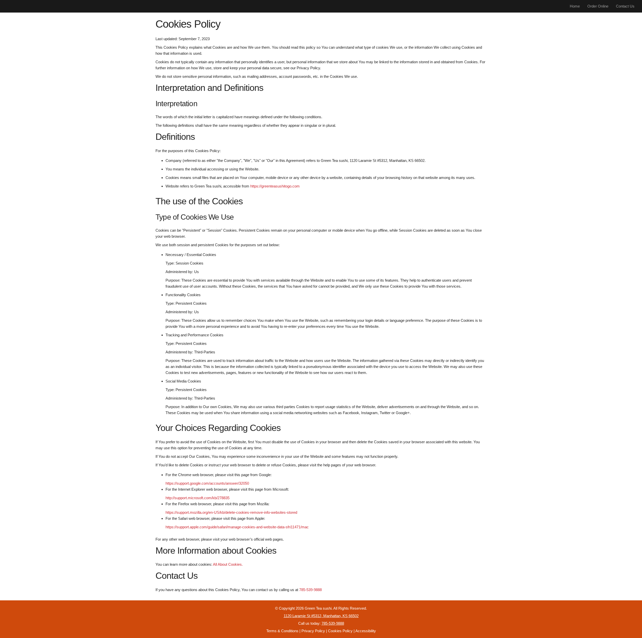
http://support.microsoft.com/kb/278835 (197, 498)
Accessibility (365, 631)
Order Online (597, 6)
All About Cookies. (228, 564)
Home (575, 6)
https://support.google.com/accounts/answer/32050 (207, 483)
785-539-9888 (310, 590)
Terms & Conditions (282, 631)
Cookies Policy (340, 631)
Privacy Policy (313, 631)
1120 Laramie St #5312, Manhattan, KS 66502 (321, 616)
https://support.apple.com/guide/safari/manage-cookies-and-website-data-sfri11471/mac (237, 527)
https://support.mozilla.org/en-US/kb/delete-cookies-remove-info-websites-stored (231, 512)
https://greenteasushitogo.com (275, 186)
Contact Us (625, 6)
